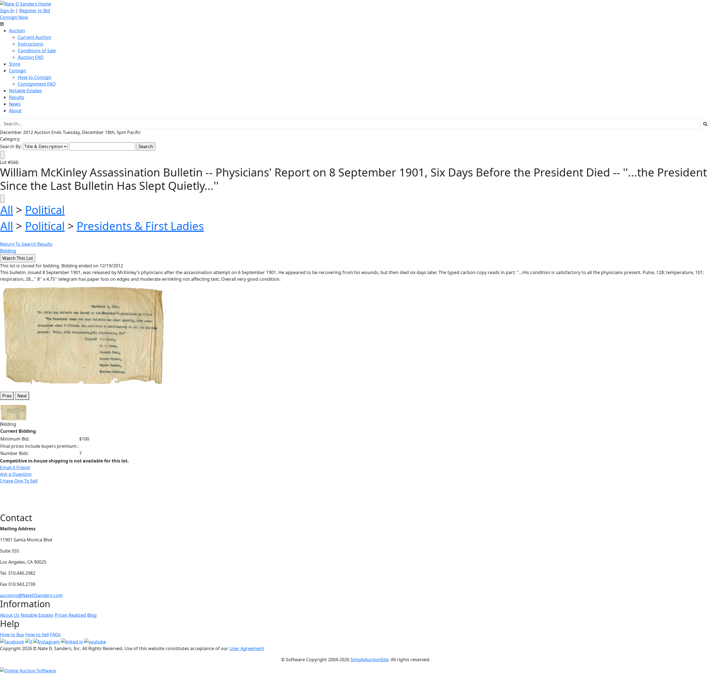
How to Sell (37, 634)
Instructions (30, 44)
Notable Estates (25, 91)
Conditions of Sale (37, 51)
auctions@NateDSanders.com (31, 595)
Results (16, 97)
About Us (9, 615)
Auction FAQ (31, 57)
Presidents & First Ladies (140, 225)
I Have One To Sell (18, 481)
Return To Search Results (26, 244)
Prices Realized (70, 615)
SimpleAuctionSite (370, 659)
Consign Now (14, 17)
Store (14, 64)
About (15, 111)
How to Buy (12, 634)
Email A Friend (15, 467)
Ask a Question (16, 474)
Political (45, 209)
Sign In (7, 11)
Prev (7, 396)
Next (22, 396)
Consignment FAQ (37, 84)
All (6, 209)
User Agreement (246, 648)
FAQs (55, 634)
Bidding (8, 251)
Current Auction (34, 37)
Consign (17, 71)
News (15, 104)
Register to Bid (34, 11)
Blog (92, 615)
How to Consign (34, 77)
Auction (17, 31)
